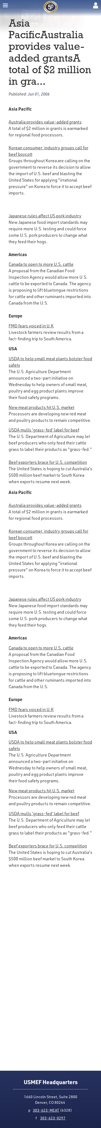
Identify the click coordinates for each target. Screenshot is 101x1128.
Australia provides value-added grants (45, 122)
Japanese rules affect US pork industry (45, 215)
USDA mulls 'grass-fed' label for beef (44, 430)
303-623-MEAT (46, 1110)
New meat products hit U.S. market (41, 407)
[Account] (95, 5)
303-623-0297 (52, 1118)
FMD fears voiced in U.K (31, 325)
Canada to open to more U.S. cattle (41, 264)
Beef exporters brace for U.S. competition (48, 462)
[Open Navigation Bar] (5, 5)
